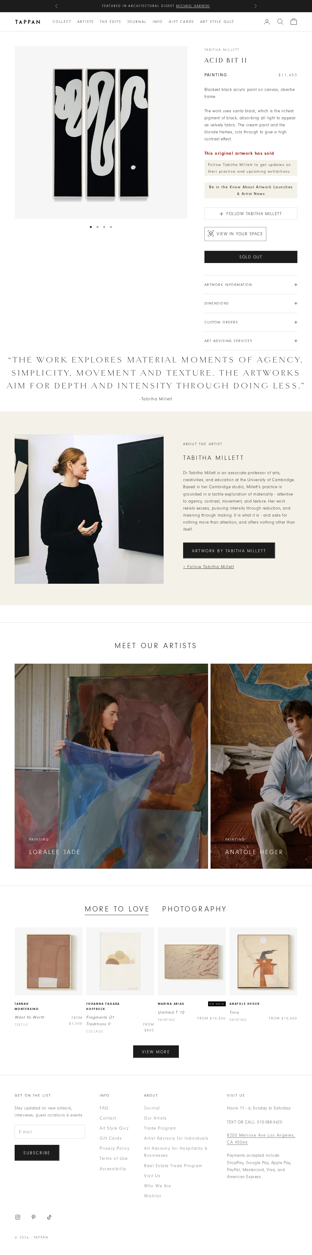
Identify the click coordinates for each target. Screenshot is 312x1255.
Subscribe (37, 1153)
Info (158, 22)
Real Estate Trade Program (173, 1165)
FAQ (104, 1108)
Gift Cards (181, 22)
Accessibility (113, 1168)
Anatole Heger (244, 1004)
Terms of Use (114, 1158)
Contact (108, 1118)
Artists (85, 22)
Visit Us (152, 1175)
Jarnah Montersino (27, 1006)
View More (156, 1052)
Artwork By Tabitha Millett (229, 551)
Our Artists (155, 1118)
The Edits (110, 22)
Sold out (250, 257)
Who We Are (157, 1185)
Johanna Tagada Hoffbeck (103, 1006)
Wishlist (152, 1196)
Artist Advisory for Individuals (176, 1138)
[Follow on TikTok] (49, 1217)
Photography (194, 908)
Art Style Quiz (217, 22)
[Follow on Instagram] (18, 1217)
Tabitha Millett (221, 50)
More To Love (117, 908)
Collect (62, 22)
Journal (137, 22)
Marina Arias (171, 1004)
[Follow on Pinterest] (33, 1217)
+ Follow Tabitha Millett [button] (208, 566)
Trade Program (160, 1128)
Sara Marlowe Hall (187, 6)
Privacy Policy (114, 1148)
